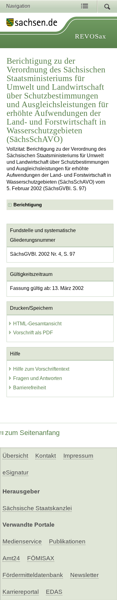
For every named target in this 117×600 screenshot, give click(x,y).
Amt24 (11, 558)
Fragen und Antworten (37, 378)
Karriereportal (20, 592)
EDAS (54, 592)
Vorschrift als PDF (33, 332)
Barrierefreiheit (29, 387)
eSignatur (15, 472)
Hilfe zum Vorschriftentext (41, 369)
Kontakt (45, 455)
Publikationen (67, 541)
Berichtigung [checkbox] (27, 204)
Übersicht (15, 455)
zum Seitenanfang (32, 433)
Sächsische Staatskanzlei (37, 508)
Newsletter (84, 575)
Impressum (78, 455)
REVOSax (90, 36)
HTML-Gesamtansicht (37, 323)
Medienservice (22, 541)
